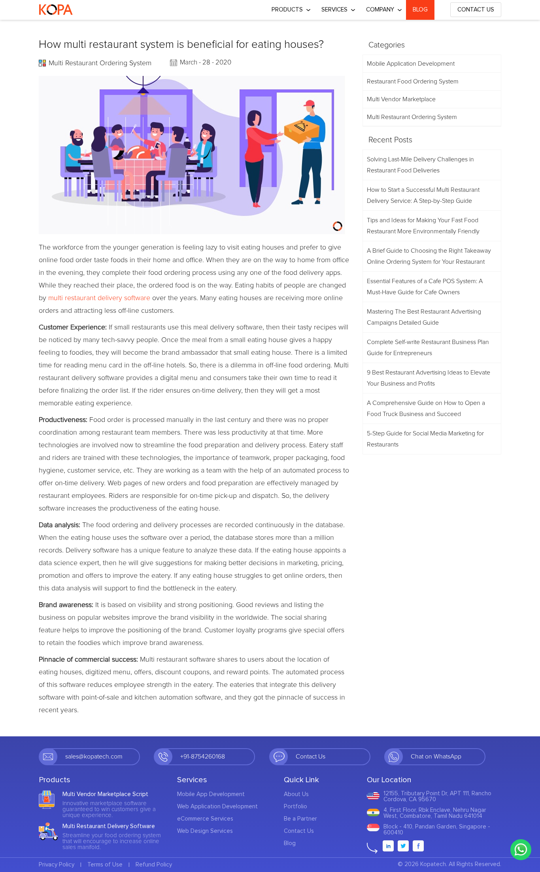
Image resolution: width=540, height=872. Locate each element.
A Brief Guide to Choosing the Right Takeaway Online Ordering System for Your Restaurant (429, 256)
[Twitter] (403, 845)
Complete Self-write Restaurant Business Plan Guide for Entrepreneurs (428, 347)
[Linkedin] (388, 845)
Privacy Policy (56, 865)
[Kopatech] (56, 10)
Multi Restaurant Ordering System (100, 63)
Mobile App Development (211, 794)
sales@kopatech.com (94, 756)
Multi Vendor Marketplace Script (105, 794)
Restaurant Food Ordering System (413, 81)
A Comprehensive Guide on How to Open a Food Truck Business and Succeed (426, 408)
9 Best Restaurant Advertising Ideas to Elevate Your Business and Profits (428, 378)
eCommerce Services (205, 819)
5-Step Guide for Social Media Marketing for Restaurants (425, 439)
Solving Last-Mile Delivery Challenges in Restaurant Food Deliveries (420, 165)
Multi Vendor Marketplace (401, 99)
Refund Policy (154, 865)
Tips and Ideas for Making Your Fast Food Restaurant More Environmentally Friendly (423, 226)
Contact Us (475, 10)
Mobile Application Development (411, 64)
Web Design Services (205, 831)
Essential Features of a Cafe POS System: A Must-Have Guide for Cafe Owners (425, 286)
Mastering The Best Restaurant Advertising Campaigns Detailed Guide (424, 317)
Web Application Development (217, 807)
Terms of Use (105, 865)
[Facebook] (418, 845)
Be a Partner (300, 819)
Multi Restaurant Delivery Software (108, 826)
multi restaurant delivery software (99, 298)
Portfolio (295, 807)
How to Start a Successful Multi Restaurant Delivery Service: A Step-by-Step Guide (423, 195)
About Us (296, 794)
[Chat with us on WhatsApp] (520, 849)
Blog (420, 10)
